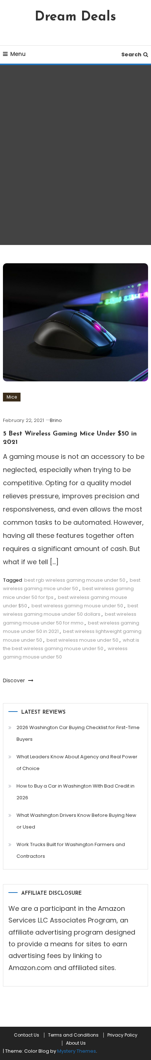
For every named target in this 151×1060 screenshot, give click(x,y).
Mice (12, 397)
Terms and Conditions (73, 1035)
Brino (56, 420)
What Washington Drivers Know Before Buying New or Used (76, 821)
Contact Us (26, 1035)
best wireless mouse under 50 (82, 640)
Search (131, 54)
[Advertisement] (75, 155)
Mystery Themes (76, 1051)
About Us (76, 1043)
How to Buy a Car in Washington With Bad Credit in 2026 (75, 791)
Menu (18, 54)
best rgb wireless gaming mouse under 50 (74, 580)
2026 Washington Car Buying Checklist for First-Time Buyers (78, 733)
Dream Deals (75, 17)
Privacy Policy (122, 1035)
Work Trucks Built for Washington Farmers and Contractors (70, 850)
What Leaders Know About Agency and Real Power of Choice (76, 762)
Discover (14, 680)
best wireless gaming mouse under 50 (77, 605)
